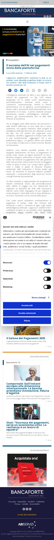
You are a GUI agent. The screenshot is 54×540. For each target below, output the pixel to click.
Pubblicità (40, 501)
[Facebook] (45, 16)
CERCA (46, 3)
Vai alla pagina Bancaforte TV (39, 450)
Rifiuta (27, 321)
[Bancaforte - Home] (19, 12)
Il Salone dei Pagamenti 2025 (25, 338)
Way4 (20, 212)
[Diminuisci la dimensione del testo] (47, 91)
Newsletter (22, 501)
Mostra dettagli (39, 297)
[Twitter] (47, 16)
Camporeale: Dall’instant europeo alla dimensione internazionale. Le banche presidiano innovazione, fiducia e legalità (27, 388)
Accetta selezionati (27, 313)
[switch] (47, 271)
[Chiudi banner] (50, 217)
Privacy (17, 504)
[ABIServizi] (27, 525)
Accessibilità (34, 504)
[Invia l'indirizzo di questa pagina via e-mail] (29, 91)
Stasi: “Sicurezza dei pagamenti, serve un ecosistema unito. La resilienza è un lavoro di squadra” (28, 426)
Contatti (25, 504)
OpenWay (47, 210)
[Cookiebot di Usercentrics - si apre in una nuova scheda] (33, 217)
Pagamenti (13, 60)
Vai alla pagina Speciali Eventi (39, 356)
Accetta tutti (27, 305)
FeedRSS (31, 501)
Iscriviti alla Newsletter (9, 2)
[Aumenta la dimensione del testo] (41, 91)
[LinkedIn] (50, 16)
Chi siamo (12, 501)
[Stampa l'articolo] (35, 91)
